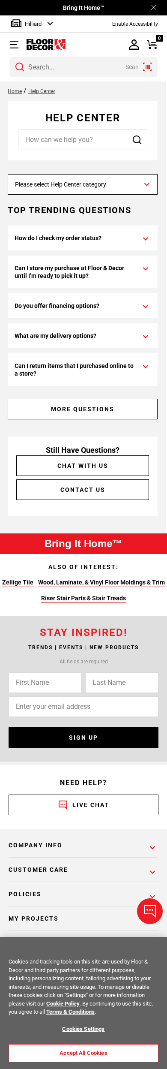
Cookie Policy (63, 1003)
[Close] (154, 8)
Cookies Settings (83, 1029)
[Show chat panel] (150, 911)
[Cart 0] (152, 44)
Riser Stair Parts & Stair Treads (83, 598)
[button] (16, 44)
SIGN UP (83, 737)
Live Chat (90, 804)
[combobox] (83, 67)
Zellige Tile (17, 582)
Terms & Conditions (70, 1012)
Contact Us (82, 489)
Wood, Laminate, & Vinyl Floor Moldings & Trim (101, 582)
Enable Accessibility (135, 24)
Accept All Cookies (83, 1053)
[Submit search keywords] (19, 67)
